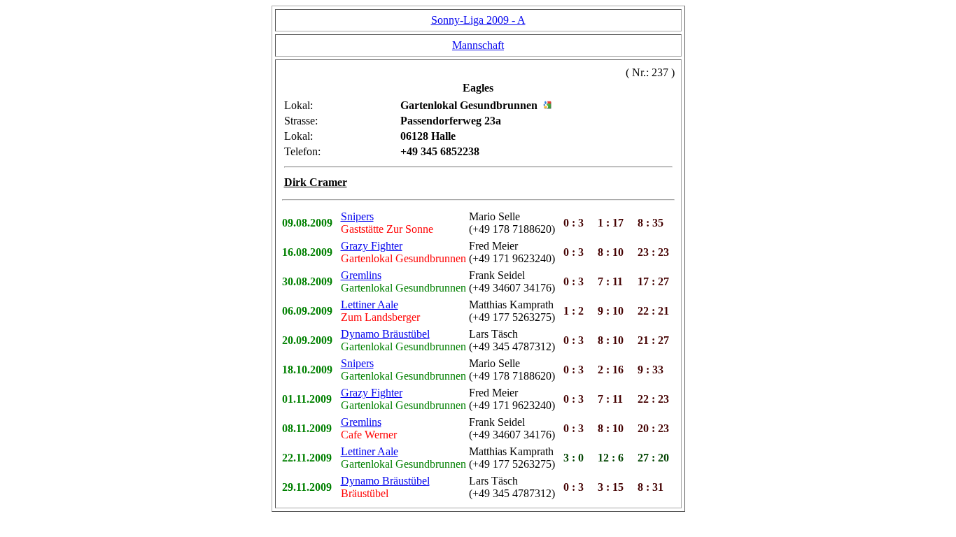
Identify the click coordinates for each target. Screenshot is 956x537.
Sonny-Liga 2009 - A (478, 20)
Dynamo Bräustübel (385, 334)
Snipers (357, 216)
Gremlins (361, 275)
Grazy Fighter (371, 246)
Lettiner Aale (369, 304)
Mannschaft (478, 45)
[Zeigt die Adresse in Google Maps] (547, 105)
